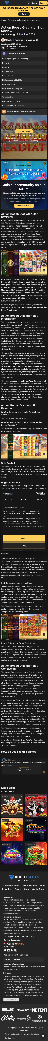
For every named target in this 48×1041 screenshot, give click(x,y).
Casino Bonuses (11, 885)
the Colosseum (34, 466)
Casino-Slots (13, 20)
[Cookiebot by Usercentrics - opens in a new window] (35, 493)
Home (3, 20)
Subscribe (11, 999)
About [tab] (39, 500)
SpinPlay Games (19, 59)
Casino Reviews (29, 885)
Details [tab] (24, 500)
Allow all (24, 538)
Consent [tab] (8, 500)
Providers (7, 889)
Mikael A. (9, 40)
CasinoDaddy (39, 889)
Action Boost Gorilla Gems (27, 226)
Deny (24, 545)
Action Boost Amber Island (12, 228)
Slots (42, 885)
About (26, 889)
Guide (18, 889)
